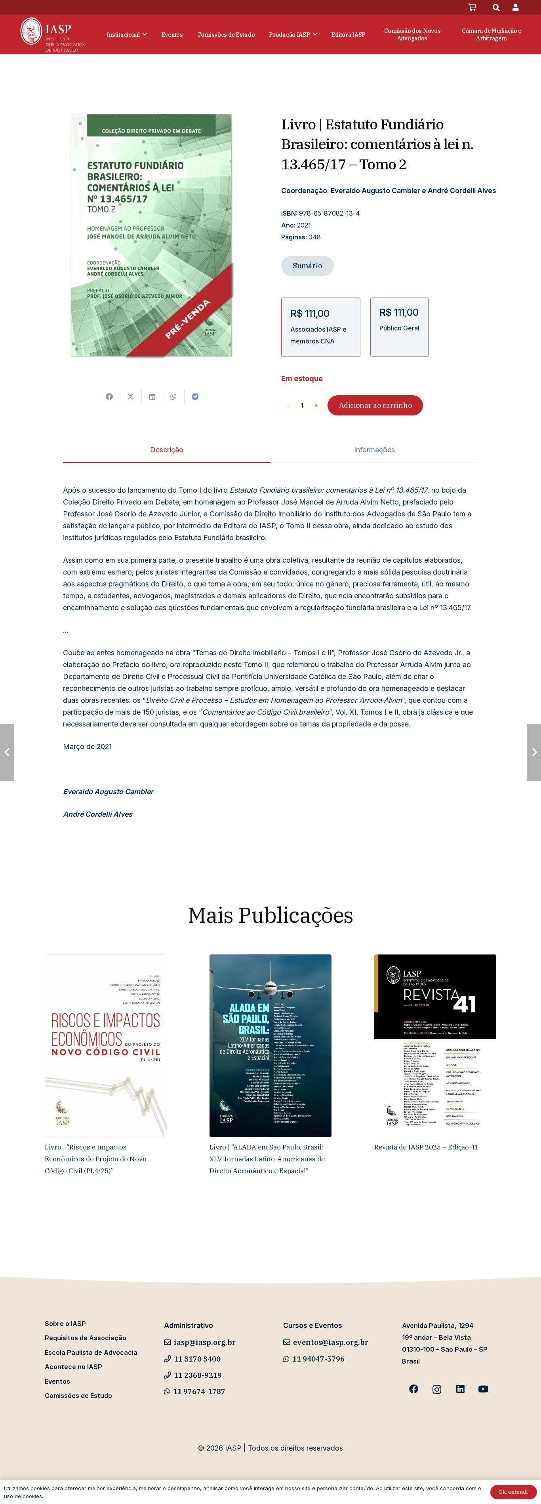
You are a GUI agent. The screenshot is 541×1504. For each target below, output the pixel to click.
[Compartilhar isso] (109, 396)
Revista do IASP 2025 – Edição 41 (426, 1146)
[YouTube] (483, 1389)
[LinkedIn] (460, 1389)
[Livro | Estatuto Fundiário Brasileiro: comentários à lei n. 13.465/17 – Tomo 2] (152, 99)
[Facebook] (413, 1389)
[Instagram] (437, 1389)
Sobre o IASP (65, 1324)
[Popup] (515, 7)
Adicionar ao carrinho (375, 405)
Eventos (57, 1381)
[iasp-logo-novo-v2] (52, 34)
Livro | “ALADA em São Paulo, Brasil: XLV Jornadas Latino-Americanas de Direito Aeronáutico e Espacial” (267, 1158)
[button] (496, 7)
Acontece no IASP (73, 1367)
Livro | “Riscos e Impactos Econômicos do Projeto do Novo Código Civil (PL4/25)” (96, 1158)
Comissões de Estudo (78, 1396)
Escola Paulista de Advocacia (91, 1352)
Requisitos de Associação (85, 1338)
